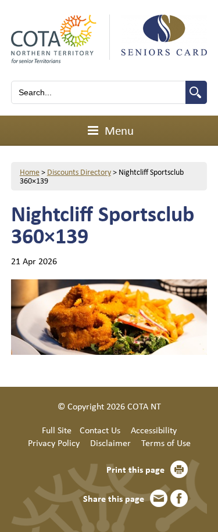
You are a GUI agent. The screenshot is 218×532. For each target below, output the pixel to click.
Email (158, 498)
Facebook (179, 498)
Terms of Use (166, 442)
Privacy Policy (54, 442)
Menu (118, 130)
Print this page (135, 469)
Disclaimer (110, 442)
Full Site (57, 429)
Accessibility (154, 429)
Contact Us (100, 429)
